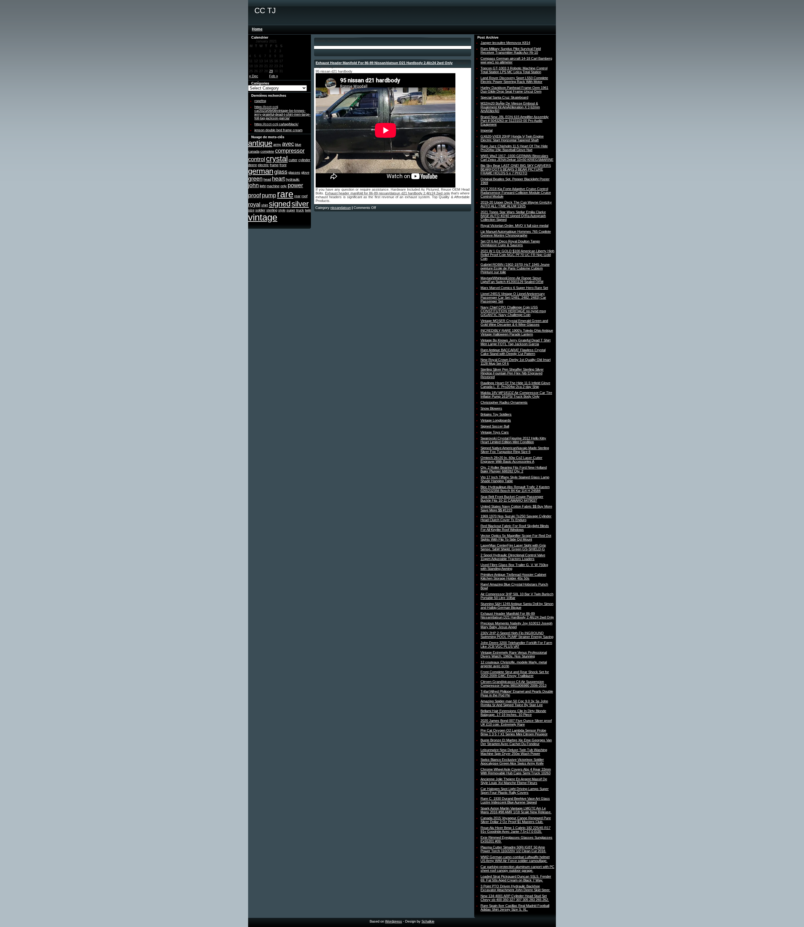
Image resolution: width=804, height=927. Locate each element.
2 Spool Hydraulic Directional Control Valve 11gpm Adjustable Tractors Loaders (513, 557)
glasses (294, 172)
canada (253, 151)
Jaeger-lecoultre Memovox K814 (505, 43)
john (253, 185)
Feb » (273, 76)
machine (273, 186)
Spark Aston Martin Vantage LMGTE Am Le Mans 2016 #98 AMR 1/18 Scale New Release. (516, 810)
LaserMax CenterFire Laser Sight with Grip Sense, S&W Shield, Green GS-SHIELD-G (513, 547)
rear (297, 196)
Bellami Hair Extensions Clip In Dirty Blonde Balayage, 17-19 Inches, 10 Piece (513, 713)
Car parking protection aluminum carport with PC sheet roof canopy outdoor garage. (517, 868)
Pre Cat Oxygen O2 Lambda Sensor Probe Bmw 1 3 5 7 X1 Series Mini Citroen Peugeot (514, 732)
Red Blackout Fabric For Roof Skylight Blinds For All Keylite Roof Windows (515, 528)
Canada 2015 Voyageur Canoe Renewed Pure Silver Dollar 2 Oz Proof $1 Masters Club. (516, 820)
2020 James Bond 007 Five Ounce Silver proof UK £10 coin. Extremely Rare (516, 722)
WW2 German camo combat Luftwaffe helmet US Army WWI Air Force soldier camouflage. (515, 859)
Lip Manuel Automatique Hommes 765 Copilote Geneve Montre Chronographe (516, 233)
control (256, 159)
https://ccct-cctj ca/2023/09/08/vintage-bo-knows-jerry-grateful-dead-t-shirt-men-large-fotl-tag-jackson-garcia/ (282, 112)
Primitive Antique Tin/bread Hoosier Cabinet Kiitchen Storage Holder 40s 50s (513, 576)
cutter (293, 160)
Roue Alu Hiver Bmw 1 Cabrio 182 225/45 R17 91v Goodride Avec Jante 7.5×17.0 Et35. (516, 829)
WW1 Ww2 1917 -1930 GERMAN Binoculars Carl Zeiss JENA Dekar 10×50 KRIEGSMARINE (517, 157)
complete (267, 151)
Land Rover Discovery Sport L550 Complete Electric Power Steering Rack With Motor (514, 80)
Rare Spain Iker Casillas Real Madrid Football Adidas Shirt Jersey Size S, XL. (515, 907)
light (263, 186)
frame (274, 165)
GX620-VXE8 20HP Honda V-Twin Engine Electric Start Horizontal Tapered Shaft (512, 138)
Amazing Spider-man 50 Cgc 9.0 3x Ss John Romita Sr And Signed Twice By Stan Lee (514, 703)
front (283, 165)
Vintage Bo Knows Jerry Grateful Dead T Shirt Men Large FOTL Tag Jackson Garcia (516, 342)
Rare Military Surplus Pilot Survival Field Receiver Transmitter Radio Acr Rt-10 (511, 50)
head (267, 179)
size (251, 210)
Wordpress (393, 921)
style (281, 210)
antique (260, 143)
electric (263, 165)
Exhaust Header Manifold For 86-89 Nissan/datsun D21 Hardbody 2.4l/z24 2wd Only (384, 63)
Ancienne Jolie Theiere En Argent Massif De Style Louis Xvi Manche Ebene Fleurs (514, 781)
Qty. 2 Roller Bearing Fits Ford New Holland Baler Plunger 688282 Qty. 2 (514, 469)
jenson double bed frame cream (278, 130)
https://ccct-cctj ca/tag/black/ (276, 124)
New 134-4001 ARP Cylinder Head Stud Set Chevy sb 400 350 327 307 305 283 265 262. (515, 898)
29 (271, 71)
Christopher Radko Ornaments (504, 402)
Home (257, 29)
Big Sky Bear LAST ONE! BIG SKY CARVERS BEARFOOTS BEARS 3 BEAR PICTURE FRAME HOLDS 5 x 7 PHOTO (516, 169)
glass (280, 172)
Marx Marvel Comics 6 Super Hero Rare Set (514, 288)
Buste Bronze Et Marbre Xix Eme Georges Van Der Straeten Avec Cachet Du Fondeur (516, 742)
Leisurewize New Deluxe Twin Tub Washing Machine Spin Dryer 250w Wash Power (514, 751)
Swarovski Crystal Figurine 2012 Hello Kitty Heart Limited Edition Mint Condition (513, 440)
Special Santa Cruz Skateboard (504, 97)
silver (300, 203)
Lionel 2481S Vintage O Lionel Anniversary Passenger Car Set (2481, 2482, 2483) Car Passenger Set (513, 297)
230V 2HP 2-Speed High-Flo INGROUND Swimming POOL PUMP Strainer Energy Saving (517, 635)
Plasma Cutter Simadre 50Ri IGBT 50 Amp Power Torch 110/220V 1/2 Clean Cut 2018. (513, 849)
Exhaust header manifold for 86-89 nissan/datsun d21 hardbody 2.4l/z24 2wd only (387, 193)
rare (285, 194)
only (283, 186)
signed (280, 203)
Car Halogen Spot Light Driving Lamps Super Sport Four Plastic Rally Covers (515, 790)
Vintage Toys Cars (495, 432)
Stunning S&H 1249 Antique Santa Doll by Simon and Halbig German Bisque (517, 605)
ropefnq (260, 101)
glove (305, 172)
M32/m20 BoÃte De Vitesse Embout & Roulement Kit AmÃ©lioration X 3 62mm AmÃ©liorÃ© (510, 107)
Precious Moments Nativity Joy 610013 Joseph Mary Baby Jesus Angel (516, 625)
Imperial (486, 130)
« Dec (253, 76)
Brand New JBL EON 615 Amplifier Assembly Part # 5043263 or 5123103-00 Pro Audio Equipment (515, 120)
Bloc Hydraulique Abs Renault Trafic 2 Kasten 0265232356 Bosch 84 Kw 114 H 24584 (515, 489)
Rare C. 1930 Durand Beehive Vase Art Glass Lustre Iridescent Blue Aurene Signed (515, 800)
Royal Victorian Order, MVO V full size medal (514, 225)
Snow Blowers (491, 408)
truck (300, 210)
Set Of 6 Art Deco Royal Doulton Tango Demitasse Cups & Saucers (510, 243)
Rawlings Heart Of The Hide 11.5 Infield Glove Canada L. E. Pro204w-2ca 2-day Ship (515, 385)
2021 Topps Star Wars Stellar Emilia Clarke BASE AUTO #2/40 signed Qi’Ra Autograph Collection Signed (513, 215)
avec (288, 144)
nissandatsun (340, 208)
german (260, 171)
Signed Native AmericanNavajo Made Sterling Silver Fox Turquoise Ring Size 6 (515, 450)
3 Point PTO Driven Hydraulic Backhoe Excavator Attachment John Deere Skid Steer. (515, 888)
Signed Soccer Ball (495, 426)
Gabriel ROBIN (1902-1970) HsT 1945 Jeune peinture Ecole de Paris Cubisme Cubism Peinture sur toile (515, 268)
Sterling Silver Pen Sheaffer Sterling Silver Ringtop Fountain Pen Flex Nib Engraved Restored (512, 373)
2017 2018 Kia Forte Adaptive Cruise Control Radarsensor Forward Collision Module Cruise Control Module (516, 192)
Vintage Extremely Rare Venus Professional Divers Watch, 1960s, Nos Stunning (514, 654)
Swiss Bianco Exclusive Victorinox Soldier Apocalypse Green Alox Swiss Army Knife (512, 761)
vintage (262, 217)
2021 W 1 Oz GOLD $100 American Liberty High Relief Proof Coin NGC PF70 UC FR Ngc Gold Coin (517, 254)
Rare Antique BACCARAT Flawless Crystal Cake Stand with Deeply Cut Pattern (513, 352)
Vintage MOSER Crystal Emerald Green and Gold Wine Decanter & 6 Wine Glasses (514, 322)
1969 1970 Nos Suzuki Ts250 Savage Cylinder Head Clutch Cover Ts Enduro (516, 518)
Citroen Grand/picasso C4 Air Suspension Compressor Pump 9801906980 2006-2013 (513, 683)
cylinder (304, 160)
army (277, 144)
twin (308, 210)
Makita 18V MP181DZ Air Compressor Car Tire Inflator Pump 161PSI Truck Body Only (516, 394)
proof (254, 195)
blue (298, 144)
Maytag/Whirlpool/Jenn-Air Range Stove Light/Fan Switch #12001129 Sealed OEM (512, 280)
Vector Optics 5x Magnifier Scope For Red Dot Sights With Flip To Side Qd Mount (516, 537)
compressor (290, 151)
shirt (264, 205)
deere (252, 165)
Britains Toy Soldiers (496, 414)
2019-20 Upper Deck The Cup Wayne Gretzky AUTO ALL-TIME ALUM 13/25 (516, 204)
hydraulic (293, 179)
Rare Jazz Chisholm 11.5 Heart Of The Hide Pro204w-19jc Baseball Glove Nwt (514, 148)
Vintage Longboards (496, 420)
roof (304, 196)
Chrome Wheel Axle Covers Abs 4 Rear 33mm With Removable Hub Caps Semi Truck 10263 (516, 771)
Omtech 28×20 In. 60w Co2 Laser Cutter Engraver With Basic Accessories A (511, 459)
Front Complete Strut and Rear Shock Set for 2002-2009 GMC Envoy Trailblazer (515, 674)
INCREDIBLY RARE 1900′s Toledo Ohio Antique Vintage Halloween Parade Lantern (517, 332)
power (295, 185)
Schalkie (427, 921)
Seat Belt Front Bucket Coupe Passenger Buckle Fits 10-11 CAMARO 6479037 (512, 498)
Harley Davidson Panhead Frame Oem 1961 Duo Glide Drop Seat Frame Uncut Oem (514, 89)
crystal (277, 158)
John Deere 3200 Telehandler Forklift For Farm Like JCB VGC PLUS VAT (516, 644)
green (255, 179)
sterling (271, 210)
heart (278, 179)
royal (254, 204)
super (290, 210)
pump (269, 195)
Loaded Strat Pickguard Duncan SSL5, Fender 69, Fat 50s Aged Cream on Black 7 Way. (516, 878)
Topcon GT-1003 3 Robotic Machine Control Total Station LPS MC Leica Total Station (514, 70)
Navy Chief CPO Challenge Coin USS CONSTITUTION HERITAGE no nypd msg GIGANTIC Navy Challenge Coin (513, 311)
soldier (260, 210)
